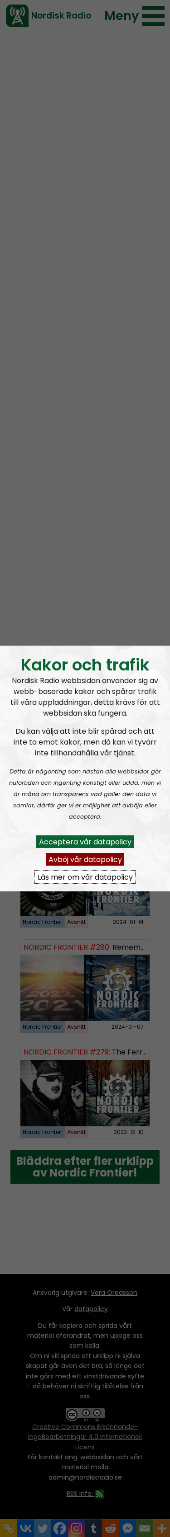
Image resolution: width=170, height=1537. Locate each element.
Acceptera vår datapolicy (85, 841)
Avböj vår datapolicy (85, 859)
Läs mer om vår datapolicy (85, 877)
